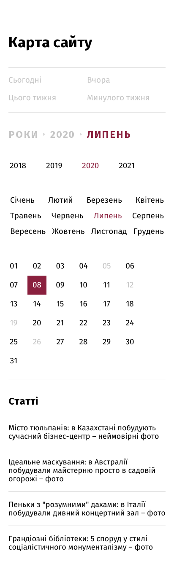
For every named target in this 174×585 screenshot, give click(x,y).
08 (37, 285)
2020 (63, 134)
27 (60, 342)
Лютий (60, 200)
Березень (104, 200)
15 (60, 304)
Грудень (148, 231)
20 (37, 323)
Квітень (150, 200)
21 (60, 323)
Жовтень (68, 231)
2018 (18, 166)
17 (106, 304)
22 (83, 323)
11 (106, 285)
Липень (109, 134)
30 (129, 342)
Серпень (148, 216)
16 (83, 304)
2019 (54, 166)
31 (14, 361)
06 (129, 266)
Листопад (109, 231)
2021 (127, 166)
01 (14, 266)
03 (60, 266)
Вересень (28, 231)
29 (107, 342)
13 (14, 304)
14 (37, 304)
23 (107, 323)
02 (37, 266)
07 (14, 285)
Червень (67, 216)
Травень (25, 216)
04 (83, 266)
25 (14, 342)
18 (130, 304)
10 (83, 285)
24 (130, 323)
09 (60, 285)
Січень (22, 200)
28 (83, 342)
